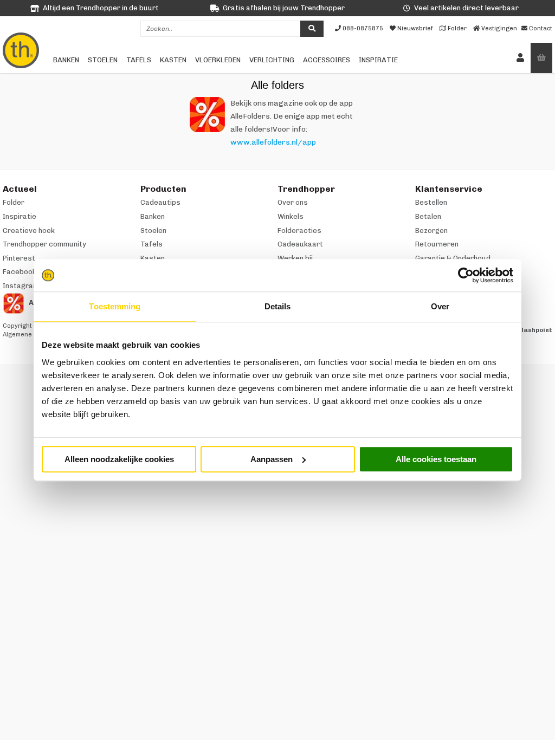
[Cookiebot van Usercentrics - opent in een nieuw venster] (465, 275)
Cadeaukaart (300, 244)
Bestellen (431, 202)
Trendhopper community (44, 244)
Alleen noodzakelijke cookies (119, 459)
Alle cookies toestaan (436, 459)
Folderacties (299, 230)
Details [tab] (277, 306)
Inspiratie (378, 60)
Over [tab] (440, 306)
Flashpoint (535, 330)
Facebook (19, 272)
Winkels (291, 216)
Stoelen (103, 60)
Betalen (428, 216)
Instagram (21, 286)
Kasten (173, 60)
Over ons (293, 202)
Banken (66, 60)
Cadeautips (160, 202)
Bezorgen (431, 230)
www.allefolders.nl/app (273, 142)
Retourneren (437, 244)
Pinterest (19, 258)
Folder (13, 202)
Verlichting (271, 60)
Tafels (138, 60)
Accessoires (326, 60)
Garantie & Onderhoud (453, 258)
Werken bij (295, 258)
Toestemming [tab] (114, 306)
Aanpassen (271, 459)
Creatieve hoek (29, 230)
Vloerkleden (218, 60)
